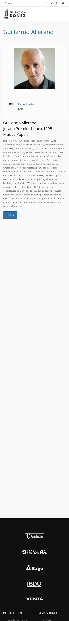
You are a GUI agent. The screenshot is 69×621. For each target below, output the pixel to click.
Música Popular (26, 103)
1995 (11, 103)
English (10, 214)
